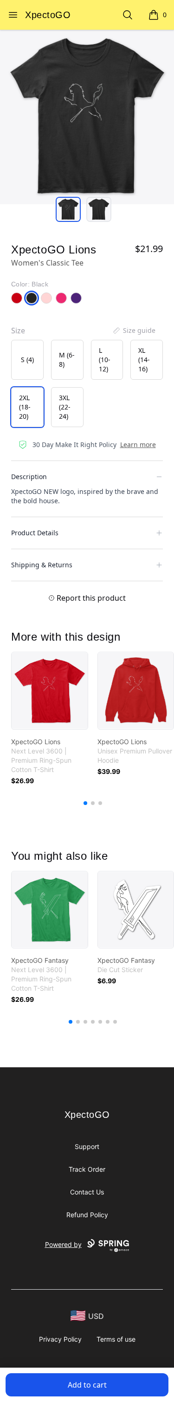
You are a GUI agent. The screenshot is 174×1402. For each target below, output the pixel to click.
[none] (133, 330)
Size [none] (18, 330)
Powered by (63, 1244)
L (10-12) (104, 359)
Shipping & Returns (41, 564)
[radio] (27, 360)
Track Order (87, 1169)
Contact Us (87, 1192)
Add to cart (87, 1385)
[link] (50, 690)
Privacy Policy (60, 1339)
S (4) (27, 359)
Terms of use (116, 1339)
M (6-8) (67, 359)
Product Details (34, 532)
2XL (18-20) (25, 407)
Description (29, 476)
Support (87, 1146)
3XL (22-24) (65, 407)
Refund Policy (87, 1215)
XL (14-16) (144, 359)
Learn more (138, 444)
